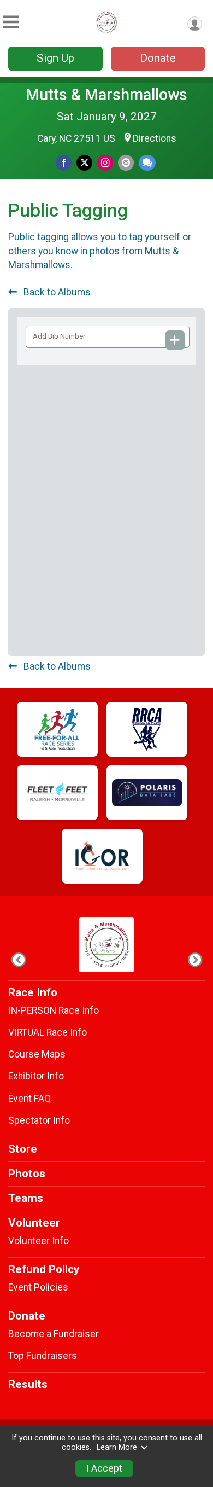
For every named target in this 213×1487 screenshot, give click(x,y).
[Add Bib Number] (175, 340)
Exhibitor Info (36, 1076)
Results (28, 1384)
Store (22, 1148)
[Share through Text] (147, 163)
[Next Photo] (195, 960)
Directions (154, 138)
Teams (25, 1198)
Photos (26, 1173)
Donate (158, 58)
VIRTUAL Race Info (47, 1032)
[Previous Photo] (18, 960)
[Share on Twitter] (84, 163)
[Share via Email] (126, 163)
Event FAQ (29, 1098)
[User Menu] (194, 23)
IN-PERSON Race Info (53, 1010)
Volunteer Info (38, 1240)
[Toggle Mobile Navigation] (11, 22)
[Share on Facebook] (64, 163)
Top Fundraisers (42, 1355)
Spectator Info (39, 1120)
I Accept (104, 1468)
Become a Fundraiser (53, 1333)
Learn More (117, 1447)
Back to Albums (56, 292)
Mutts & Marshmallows (106, 94)
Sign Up (55, 58)
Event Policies (38, 1287)
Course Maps (37, 1054)
